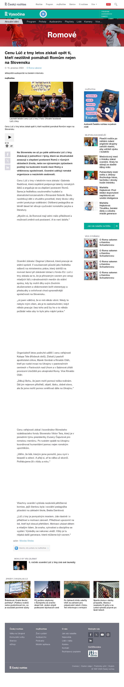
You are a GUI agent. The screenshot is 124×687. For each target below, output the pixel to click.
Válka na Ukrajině (17, 633)
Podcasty (40, 641)
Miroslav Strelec (26, 541)
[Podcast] (7, 146)
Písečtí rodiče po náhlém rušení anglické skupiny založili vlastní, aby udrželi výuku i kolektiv (109, 145)
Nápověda (66, 637)
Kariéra (65, 644)
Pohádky (90, 104)
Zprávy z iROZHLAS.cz (17, 579)
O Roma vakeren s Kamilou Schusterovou (108, 242)
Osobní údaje (86, 666)
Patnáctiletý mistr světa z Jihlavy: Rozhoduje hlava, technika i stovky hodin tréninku (109, 177)
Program (49, 4)
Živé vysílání (91, 113)
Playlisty (69, 21)
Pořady (42, 21)
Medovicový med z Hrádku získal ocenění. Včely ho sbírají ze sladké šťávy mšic (109, 161)
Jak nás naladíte (69, 633)
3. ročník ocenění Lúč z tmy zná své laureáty (52, 562)
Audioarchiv (106, 14)
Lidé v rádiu (67, 641)
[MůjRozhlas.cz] (10, 78)
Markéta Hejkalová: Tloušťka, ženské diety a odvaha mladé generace (108, 208)
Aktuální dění (12, 21)
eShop (13, 644)
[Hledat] (116, 4)
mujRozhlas (61, 4)
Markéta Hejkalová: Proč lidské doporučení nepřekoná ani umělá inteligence (109, 192)
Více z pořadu (92, 236)
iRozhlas (39, 4)
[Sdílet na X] (7, 161)
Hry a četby (90, 96)
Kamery (104, 16)
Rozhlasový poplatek (71, 651)
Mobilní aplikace (43, 644)
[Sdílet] (11, 146)
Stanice (72, 4)
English (111, 666)
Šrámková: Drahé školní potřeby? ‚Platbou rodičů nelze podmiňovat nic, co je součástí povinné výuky (17, 604)
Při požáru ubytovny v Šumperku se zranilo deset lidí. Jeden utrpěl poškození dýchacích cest (46, 604)
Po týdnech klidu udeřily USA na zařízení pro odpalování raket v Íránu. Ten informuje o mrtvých (75, 604)
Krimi (88, 100)
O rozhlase (83, 4)
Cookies (75, 666)
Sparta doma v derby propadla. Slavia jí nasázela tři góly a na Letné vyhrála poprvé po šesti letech (104, 605)
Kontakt (65, 648)
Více (98, 21)
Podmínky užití (100, 666)
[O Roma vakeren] (62, 35)
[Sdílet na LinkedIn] (7, 167)
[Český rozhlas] (15, 4)
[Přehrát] (9, 137)
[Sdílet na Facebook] (7, 154)
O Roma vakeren (34, 68)
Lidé (79, 21)
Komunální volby (17, 637)
